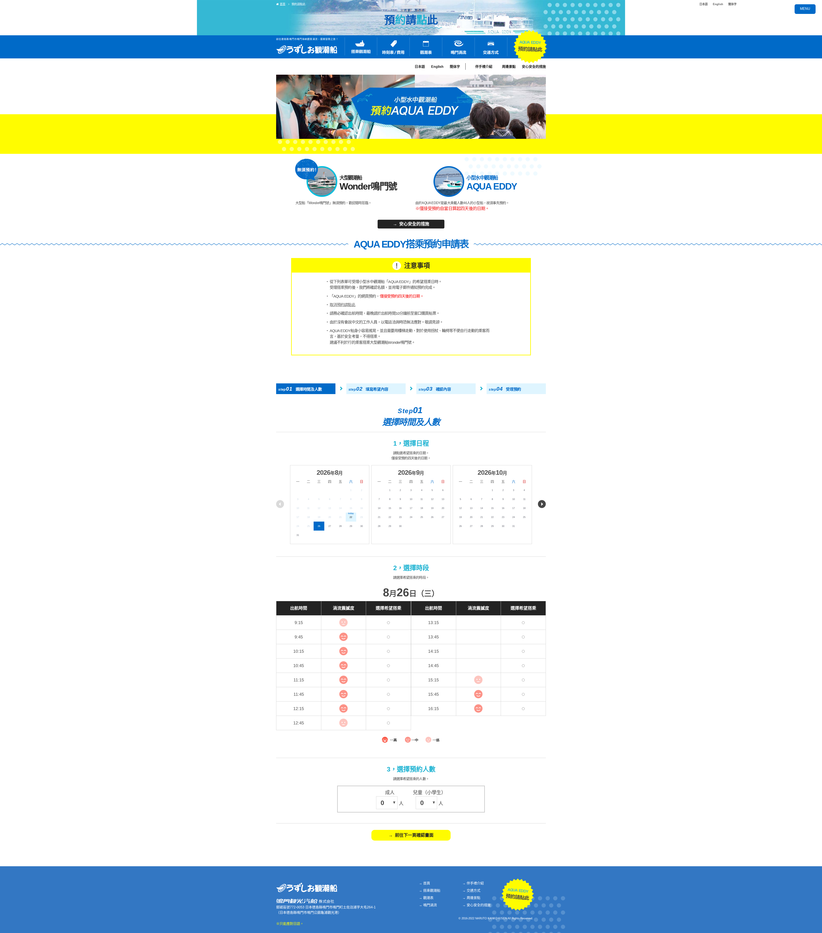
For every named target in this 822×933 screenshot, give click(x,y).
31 (297, 535)
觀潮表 (428, 898)
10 (411, 499)
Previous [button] (280, 504)
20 (443, 508)
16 (400, 508)
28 (340, 526)
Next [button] (542, 504)
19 (432, 508)
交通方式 (473, 890)
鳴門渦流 (430, 905)
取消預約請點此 (342, 305)
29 (351, 526)
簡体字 (732, 4)
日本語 (703, 4)
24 (411, 517)
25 (421, 517)
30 (361, 526)
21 (379, 517)
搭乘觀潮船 (431, 890)
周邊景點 (509, 66)
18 (421, 508)
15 (390, 508)
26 (319, 526)
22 (390, 517)
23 (400, 517)
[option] (329, 504)
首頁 (282, 4)
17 (411, 508)
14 (379, 508)
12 (432, 499)
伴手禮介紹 (483, 66)
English (718, 4)
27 (329, 526)
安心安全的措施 (534, 66)
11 (421, 499)
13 (443, 499)
